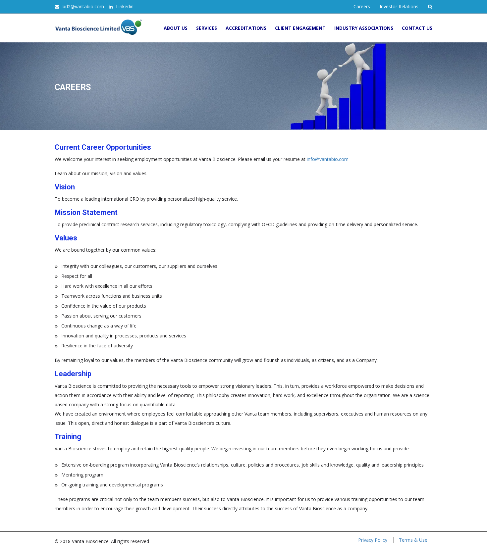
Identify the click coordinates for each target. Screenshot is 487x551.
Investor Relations (399, 6)
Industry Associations (363, 28)
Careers (361, 6)
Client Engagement (300, 28)
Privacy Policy (372, 540)
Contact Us (417, 28)
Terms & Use (413, 540)
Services (206, 28)
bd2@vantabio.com (83, 6)
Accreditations (246, 28)
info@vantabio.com (328, 159)
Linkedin (125, 6)
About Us (176, 28)
